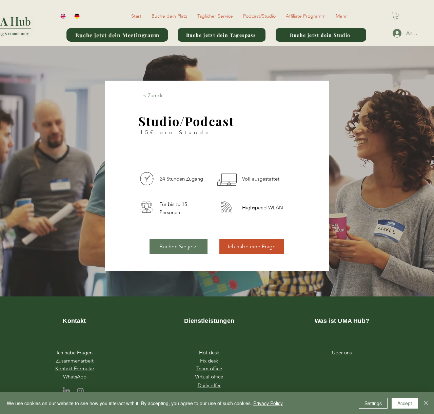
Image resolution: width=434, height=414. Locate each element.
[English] (62, 16)
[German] (76, 16)
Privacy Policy (268, 403)
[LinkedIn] (66, 391)
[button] (169, 15)
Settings (373, 403)
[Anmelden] (394, 33)
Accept (404, 403)
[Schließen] (426, 403)
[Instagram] (80, 391)
